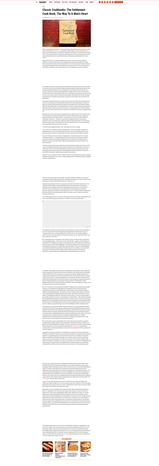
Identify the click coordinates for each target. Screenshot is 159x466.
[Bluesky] (110, 2)
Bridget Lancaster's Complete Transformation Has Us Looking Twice (60, 455)
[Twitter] (102, 2)
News (50, 2)
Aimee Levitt (46, 17)
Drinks (92, 2)
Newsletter (119, 2)
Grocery (81, 2)
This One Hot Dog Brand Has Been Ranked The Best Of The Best (47, 455)
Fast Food (65, 2)
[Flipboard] (107, 2)
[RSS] (113, 2)
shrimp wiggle (45, 378)
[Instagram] (105, 2)
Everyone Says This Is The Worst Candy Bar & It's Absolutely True (73, 455)
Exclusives (57, 2)
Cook (86, 2)
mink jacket (57, 51)
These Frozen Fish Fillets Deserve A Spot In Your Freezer (85, 455)
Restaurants (73, 2)
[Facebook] (100, 2)
